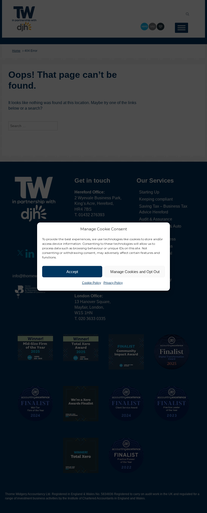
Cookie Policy (91, 283)
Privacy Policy (113, 283)
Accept (72, 271)
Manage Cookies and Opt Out (135, 271)
